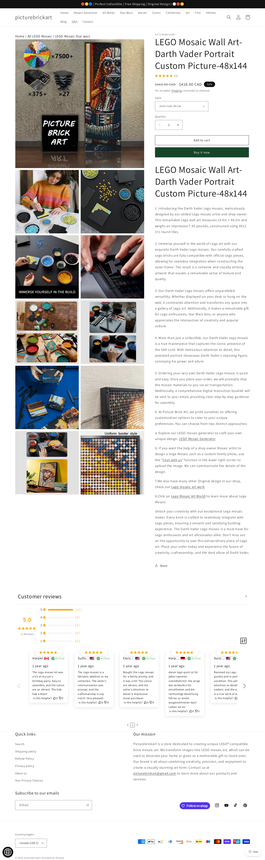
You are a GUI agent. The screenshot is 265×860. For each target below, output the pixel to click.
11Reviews (27, 634)
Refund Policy (24, 758)
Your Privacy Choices (29, 780)
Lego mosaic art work (188, 487)
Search (19, 744)
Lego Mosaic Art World (188, 496)
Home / (21, 36)
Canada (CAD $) (29, 843)
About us (21, 773)
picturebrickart (32, 857)
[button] (229, 17)
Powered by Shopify (53, 857)
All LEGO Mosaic (40, 36)
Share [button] (164, 566)
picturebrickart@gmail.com (154, 773)
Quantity (160, 116)
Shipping (176, 90)
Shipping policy (25, 751)
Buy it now (202, 152)
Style (158, 98)
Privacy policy (24, 766)
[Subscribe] (87, 805)
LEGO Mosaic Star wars (72, 36)
